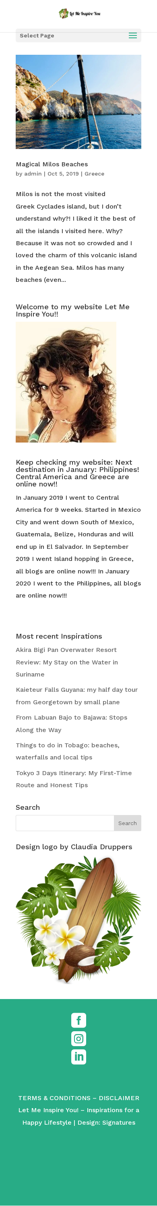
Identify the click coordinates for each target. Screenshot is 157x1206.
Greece (94, 173)
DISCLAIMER (119, 1098)
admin (33, 173)
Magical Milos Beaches (52, 164)
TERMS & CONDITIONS (54, 1098)
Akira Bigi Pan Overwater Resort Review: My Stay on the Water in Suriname (67, 662)
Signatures (118, 1122)
